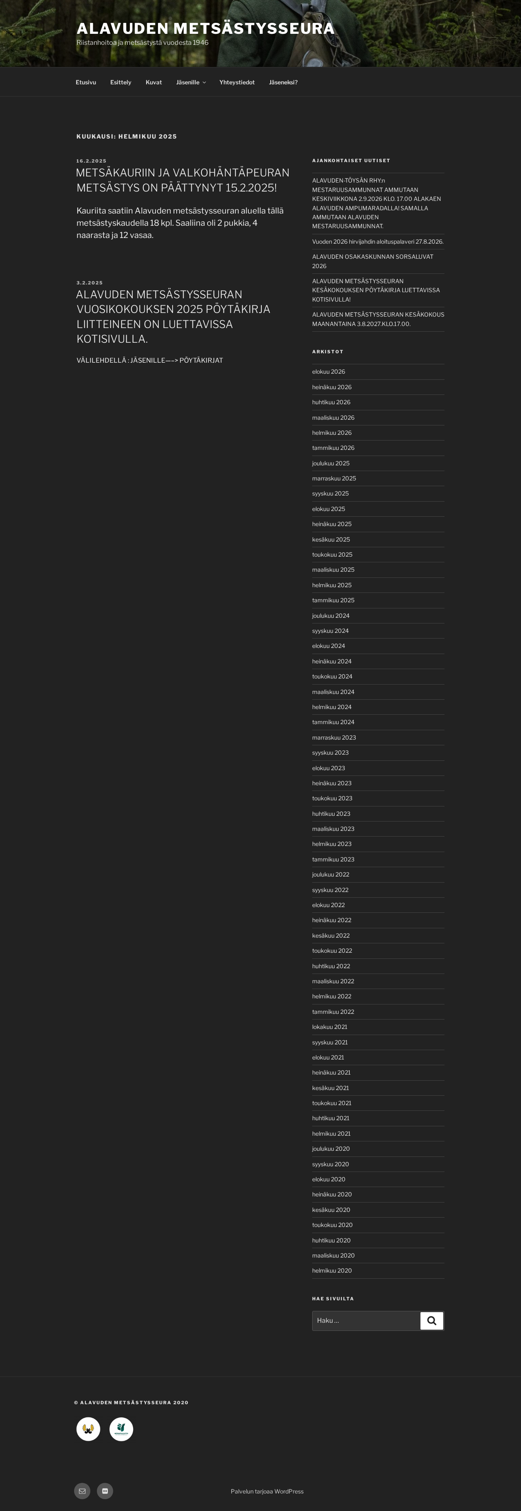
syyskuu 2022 (330, 889)
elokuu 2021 (328, 1057)
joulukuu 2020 (331, 1148)
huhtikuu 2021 (331, 1118)
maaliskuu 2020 (333, 1255)
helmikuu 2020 (332, 1270)
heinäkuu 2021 (331, 1072)
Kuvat (154, 82)
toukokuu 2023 (332, 798)
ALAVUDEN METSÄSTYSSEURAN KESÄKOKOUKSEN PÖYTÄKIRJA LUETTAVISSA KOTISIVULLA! (376, 290)
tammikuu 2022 (333, 1011)
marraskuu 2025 (334, 478)
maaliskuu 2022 (333, 981)
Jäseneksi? (283, 82)
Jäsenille (187, 82)
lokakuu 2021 (330, 1026)
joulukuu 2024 (331, 615)
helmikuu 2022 (331, 996)
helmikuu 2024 (332, 706)
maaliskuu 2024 (333, 691)
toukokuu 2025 (332, 554)
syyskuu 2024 (330, 630)
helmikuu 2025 (332, 584)
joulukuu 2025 (331, 463)
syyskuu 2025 (330, 493)
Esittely (120, 82)
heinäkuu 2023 (332, 783)
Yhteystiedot (237, 82)
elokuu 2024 (328, 645)
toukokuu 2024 (332, 676)
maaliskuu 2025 (333, 569)
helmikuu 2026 (332, 432)
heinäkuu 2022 (331, 919)
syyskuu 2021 (330, 1042)
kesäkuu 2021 (330, 1087)
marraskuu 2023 (334, 737)
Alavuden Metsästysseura (206, 28)
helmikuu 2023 (332, 843)
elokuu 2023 (328, 767)
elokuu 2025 (328, 508)
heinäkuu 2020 (332, 1194)
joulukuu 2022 (330, 874)
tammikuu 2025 (333, 600)
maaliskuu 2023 (333, 828)
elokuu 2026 (328, 371)
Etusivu (86, 82)
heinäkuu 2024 (332, 661)
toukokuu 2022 (332, 950)
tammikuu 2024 (333, 721)
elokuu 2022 (328, 904)
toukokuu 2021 (332, 1102)
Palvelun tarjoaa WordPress (267, 1491)
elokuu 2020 (329, 1179)
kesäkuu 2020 (331, 1209)
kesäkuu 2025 (331, 539)
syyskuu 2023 (330, 752)
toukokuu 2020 (332, 1224)
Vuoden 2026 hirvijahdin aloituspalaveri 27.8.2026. (378, 241)
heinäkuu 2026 (332, 386)
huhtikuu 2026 (331, 402)
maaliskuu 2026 (333, 417)
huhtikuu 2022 (331, 966)
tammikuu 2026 (333, 447)
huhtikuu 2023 (331, 813)
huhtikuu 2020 (331, 1240)
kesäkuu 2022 (331, 935)
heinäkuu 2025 (332, 523)
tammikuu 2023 (333, 859)
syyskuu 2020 (330, 1164)
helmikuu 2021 (331, 1133)
